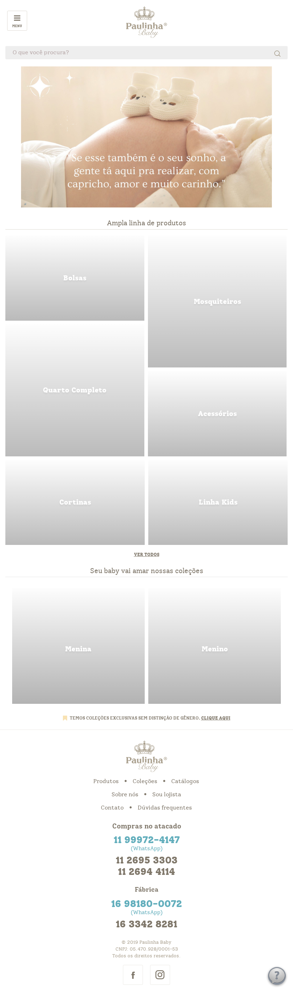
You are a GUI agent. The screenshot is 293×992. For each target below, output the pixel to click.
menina (78, 646)
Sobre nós (124, 794)
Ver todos (146, 554)
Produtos (106, 781)
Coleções (145, 781)
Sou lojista (166, 794)
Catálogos (185, 781)
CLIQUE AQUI (215, 718)
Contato (112, 808)
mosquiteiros (217, 301)
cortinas (75, 502)
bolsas (74, 278)
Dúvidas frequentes (165, 808)
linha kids (218, 502)
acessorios (217, 413)
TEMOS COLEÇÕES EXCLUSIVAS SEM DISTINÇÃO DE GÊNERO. (135, 718)
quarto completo (74, 390)
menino (214, 646)
